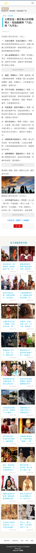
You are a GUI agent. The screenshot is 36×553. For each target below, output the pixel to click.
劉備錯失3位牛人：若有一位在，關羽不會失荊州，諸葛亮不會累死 (9, 352)
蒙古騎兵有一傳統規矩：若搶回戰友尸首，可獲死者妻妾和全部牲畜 (15, 11)
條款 (22, 541)
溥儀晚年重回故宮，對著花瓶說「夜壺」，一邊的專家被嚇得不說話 (26, 438)
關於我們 (7, 541)
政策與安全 (15, 541)
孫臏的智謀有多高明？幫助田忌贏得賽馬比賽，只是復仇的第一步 (9, 496)
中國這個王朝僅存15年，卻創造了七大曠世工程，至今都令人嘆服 (9, 410)
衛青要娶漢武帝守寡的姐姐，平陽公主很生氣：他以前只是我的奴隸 (9, 381)
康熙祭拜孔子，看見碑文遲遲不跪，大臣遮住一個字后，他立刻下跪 (26, 352)
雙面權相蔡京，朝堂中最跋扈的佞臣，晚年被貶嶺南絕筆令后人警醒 (26, 266)
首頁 (4, 16)
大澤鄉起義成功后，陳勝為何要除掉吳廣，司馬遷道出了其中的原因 (26, 295)
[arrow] (12, 3)
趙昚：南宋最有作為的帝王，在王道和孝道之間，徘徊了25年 (9, 467)
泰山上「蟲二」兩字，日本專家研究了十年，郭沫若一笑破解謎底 (26, 524)
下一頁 (18, 226)
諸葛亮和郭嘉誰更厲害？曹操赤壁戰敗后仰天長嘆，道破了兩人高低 (26, 381)
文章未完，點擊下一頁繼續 (18, 220)
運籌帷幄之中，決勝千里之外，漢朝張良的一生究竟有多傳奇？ (26, 410)
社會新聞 (10, 16)
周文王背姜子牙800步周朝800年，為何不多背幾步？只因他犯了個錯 (26, 496)
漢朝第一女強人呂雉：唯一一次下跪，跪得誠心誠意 (26, 323)
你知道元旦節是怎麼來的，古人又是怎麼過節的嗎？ (9, 524)
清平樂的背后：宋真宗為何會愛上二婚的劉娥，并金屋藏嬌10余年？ (9, 438)
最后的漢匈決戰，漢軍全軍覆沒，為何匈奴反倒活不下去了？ (9, 295)
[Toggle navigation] (32, 3)
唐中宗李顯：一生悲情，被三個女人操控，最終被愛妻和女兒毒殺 (26, 467)
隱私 (27, 541)
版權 (32, 541)
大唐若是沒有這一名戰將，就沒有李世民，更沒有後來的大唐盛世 (9, 323)
